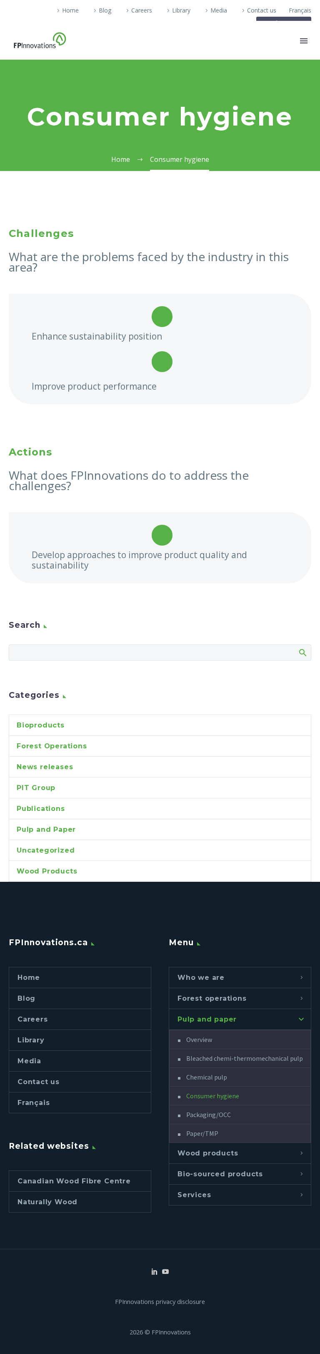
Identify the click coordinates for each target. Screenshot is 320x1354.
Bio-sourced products (220, 1174)
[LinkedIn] (154, 1271)
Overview (199, 1039)
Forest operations (212, 998)
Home (70, 10)
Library (181, 10)
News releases (45, 767)
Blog (105, 10)
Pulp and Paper (46, 829)
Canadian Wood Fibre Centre (74, 1181)
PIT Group (36, 788)
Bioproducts (41, 725)
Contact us (261, 10)
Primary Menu (303, 41)
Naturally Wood (48, 1202)
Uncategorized (46, 850)
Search (302, 652)
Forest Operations (52, 746)
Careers (141, 10)
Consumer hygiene (212, 1096)
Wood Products (47, 871)
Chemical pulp (206, 1077)
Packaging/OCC (208, 1114)
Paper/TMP (202, 1133)
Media (218, 10)
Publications (41, 809)
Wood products (208, 1153)
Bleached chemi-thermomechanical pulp (244, 1058)
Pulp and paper (207, 1019)
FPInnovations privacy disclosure (160, 1302)
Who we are (201, 978)
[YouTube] (165, 1271)
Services (194, 1195)
